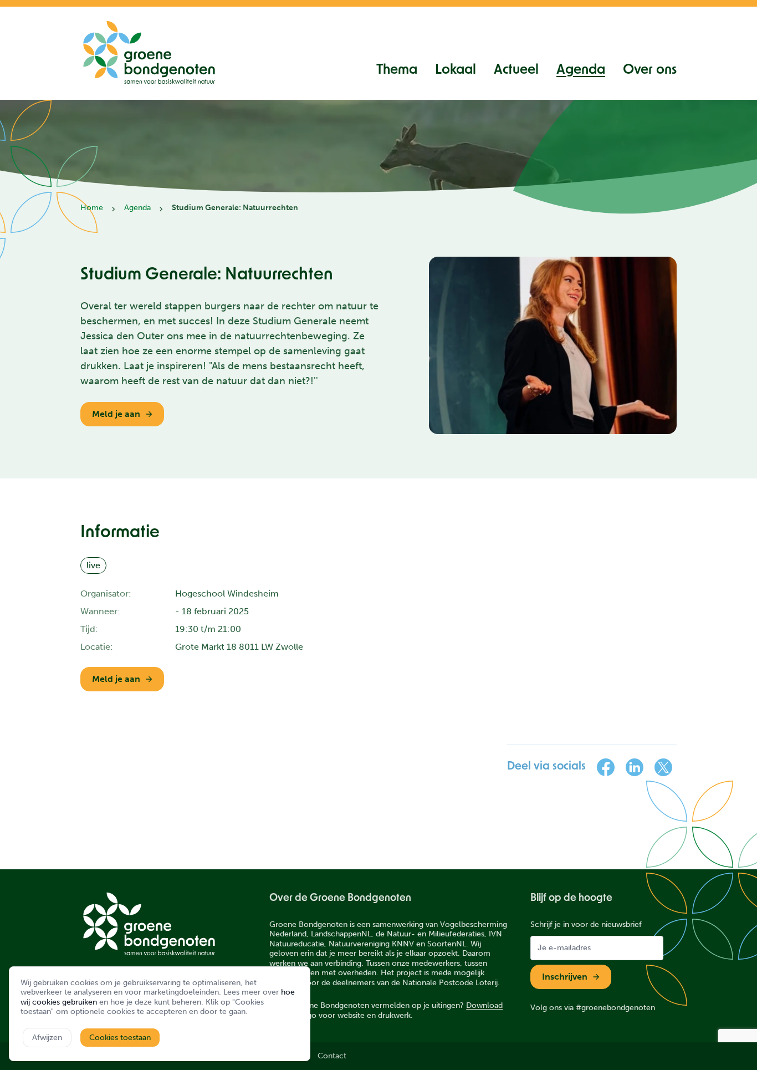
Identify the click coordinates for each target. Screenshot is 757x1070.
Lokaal (455, 70)
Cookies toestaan (120, 1037)
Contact (332, 1056)
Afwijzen (47, 1037)
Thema (396, 70)
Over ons (650, 70)
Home (91, 207)
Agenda (580, 70)
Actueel (516, 70)
